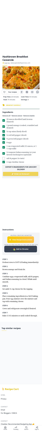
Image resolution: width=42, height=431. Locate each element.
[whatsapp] (37, 92)
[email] (32, 92)
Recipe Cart (12, 389)
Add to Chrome (22, 249)
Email (3, 410)
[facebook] (21, 92)
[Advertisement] (21, 27)
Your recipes (12, 92)
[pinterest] (27, 92)
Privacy (3, 399)
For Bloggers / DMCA (9, 413)
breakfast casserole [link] (13, 105)
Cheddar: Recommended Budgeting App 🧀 (17, 424)
